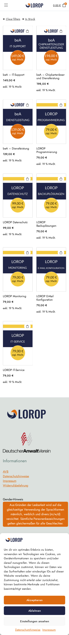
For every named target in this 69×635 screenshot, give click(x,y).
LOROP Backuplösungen (46, 224)
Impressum (49, 630)
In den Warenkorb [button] (27, 31)
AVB (5, 471)
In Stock (30, 19)
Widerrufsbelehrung (15, 485)
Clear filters (13, 19)
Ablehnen (34, 611)
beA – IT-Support (13, 75)
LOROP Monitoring (14, 296)
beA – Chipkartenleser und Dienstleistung (50, 76)
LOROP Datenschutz (15, 222)
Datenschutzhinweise (27, 630)
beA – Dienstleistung (16, 148)
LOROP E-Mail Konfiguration (44, 298)
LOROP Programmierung (46, 150)
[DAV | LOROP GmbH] (34, 5)
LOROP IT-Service (14, 370)
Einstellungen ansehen (34, 621)
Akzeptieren (34, 600)
